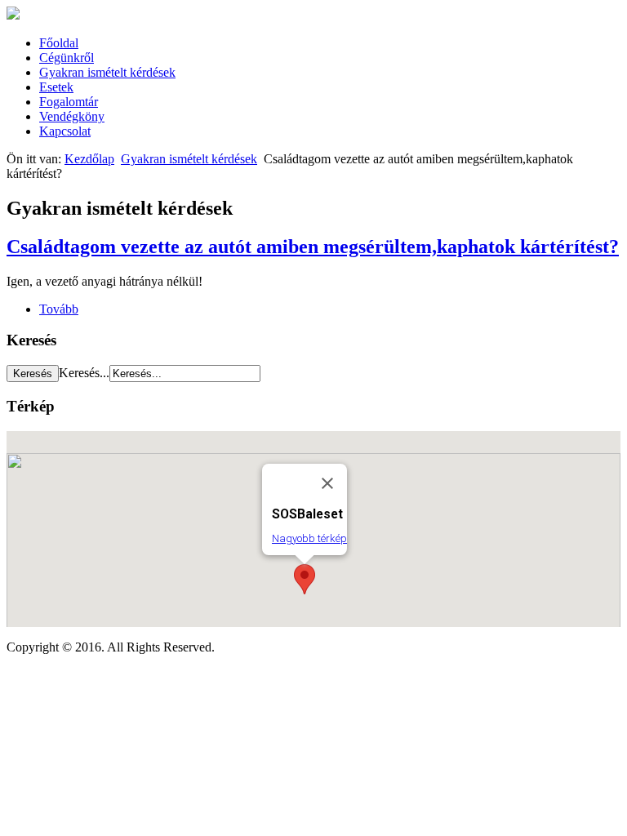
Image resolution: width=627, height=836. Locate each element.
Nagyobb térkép (309, 538)
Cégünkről (66, 57)
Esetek (56, 87)
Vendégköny (71, 116)
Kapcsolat (65, 131)
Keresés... (84, 373)
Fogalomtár (68, 102)
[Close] (327, 483)
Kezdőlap (89, 159)
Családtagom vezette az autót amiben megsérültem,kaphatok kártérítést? (313, 246)
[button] (304, 579)
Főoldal (58, 43)
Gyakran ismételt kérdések (107, 72)
